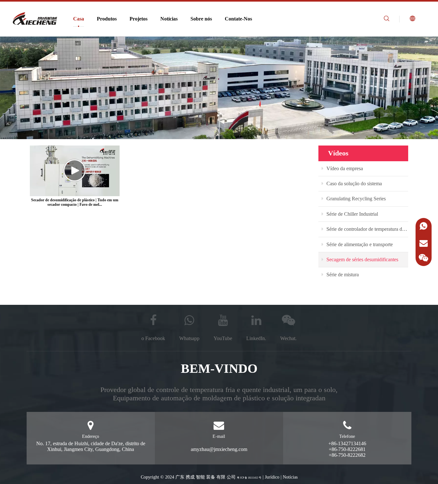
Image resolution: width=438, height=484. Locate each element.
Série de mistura (342, 274)
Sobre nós (201, 18)
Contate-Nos (238, 18)
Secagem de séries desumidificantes (361, 259)
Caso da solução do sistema (353, 183)
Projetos (138, 18)
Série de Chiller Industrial (351, 214)
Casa (78, 18)
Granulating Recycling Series (355, 198)
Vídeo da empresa (344, 168)
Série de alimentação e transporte (359, 244)
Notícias (169, 18)
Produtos (107, 18)
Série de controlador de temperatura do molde (366, 229)
